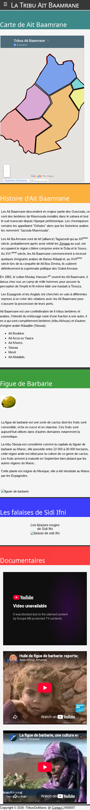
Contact (57, 807)
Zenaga (64, 243)
